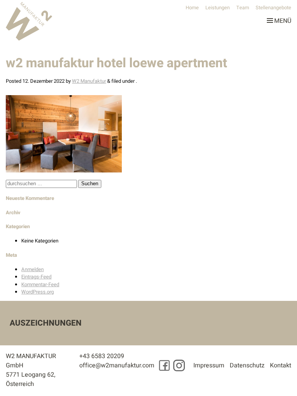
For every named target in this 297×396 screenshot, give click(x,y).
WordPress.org (37, 291)
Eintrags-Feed (36, 276)
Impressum (208, 365)
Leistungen (217, 7)
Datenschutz (247, 365)
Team (242, 7)
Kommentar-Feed (40, 284)
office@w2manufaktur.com (116, 365)
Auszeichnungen (46, 323)
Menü (282, 19)
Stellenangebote (273, 7)
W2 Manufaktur (89, 81)
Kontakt (280, 365)
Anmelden (32, 269)
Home (192, 7)
